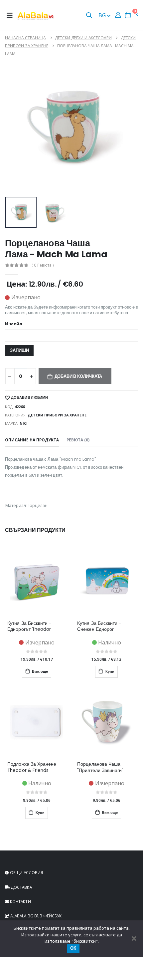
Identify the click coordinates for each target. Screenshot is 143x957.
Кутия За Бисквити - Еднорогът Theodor (29, 626)
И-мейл (13, 324)
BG (102, 15)
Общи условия (26, 872)
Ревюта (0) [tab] (78, 439)
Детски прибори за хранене (57, 414)
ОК (73, 948)
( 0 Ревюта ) (43, 265)
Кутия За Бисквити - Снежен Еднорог (99, 626)
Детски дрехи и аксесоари (83, 38)
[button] (89, 16)
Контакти (20, 901)
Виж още (39, 671)
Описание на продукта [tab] (32, 439)
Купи (109, 671)
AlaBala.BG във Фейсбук (35, 915)
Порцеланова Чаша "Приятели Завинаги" (100, 767)
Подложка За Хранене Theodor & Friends (31, 767)
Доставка (21, 887)
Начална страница (25, 38)
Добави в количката (78, 376)
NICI (24, 423)
